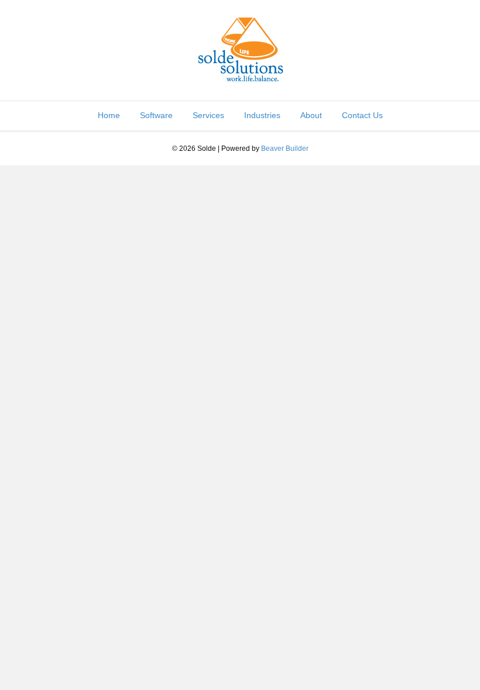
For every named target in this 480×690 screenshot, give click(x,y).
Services (208, 115)
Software (156, 115)
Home (109, 115)
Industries (262, 115)
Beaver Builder (284, 148)
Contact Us (362, 115)
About (311, 115)
